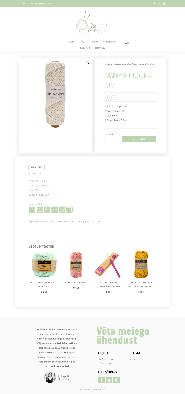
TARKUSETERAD (109, 41)
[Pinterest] (164, 3)
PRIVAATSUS (100, 48)
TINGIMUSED (84, 48)
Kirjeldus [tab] (36, 167)
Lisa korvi (140, 139)
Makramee (119, 64)
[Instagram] (159, 3)
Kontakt (94, 41)
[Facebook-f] (154, 3)
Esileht (72, 41)
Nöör (128, 64)
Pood (83, 41)
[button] (87, 62)
